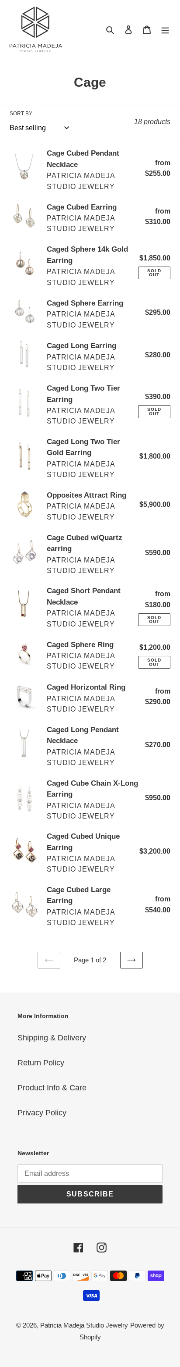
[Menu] (165, 29)
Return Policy (40, 1062)
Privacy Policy (41, 1112)
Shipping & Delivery (51, 1037)
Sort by (21, 113)
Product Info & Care (52, 1087)
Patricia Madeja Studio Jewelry (84, 1325)
